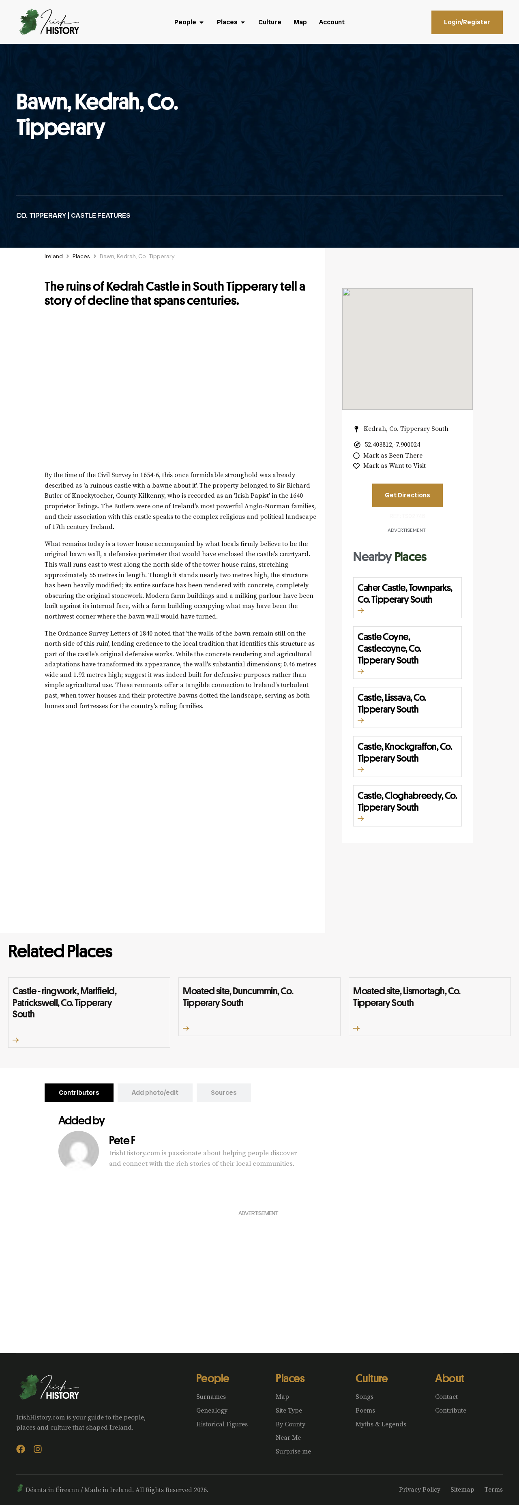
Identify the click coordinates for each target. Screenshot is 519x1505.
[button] (361, 610)
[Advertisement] (181, 393)
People (212, 1378)
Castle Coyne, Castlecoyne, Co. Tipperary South (389, 648)
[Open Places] (243, 22)
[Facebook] (20, 1449)
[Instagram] (37, 1449)
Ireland (54, 256)
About (449, 1378)
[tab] (79, 1092)
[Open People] (201, 22)
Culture (372, 1378)
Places (81, 256)
